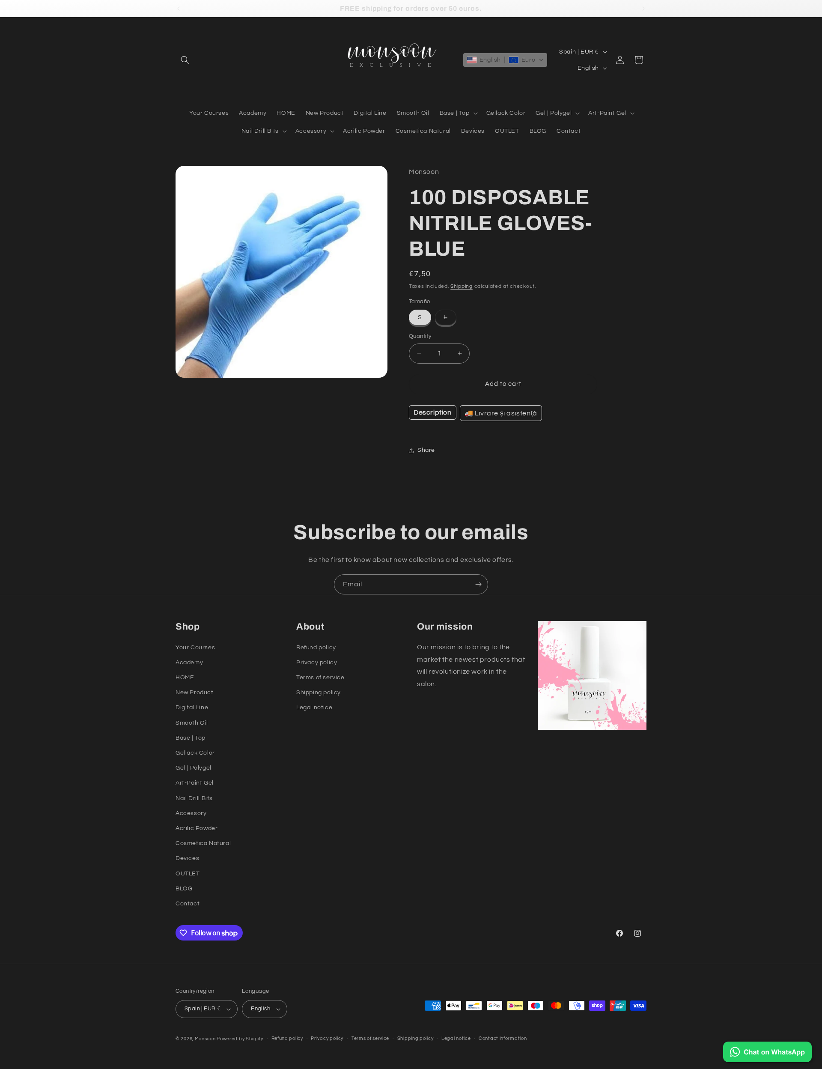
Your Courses (195, 648)
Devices (187, 858)
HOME (185, 678)
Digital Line (192, 708)
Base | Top (191, 738)
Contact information (503, 1038)
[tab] (432, 412)
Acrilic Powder (196, 828)
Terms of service (320, 678)
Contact (188, 904)
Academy (189, 663)
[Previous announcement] (178, 8)
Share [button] (426, 450)
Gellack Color (195, 753)
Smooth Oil (192, 723)
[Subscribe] (478, 584)
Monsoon (206, 1038)
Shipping (461, 286)
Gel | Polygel (193, 768)
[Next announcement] (643, 8)
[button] (185, 60)
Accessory (191, 813)
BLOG (184, 889)
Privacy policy (316, 663)
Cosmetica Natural (203, 843)
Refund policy (316, 648)
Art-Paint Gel (195, 783)
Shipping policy (318, 693)
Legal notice (314, 708)
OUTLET (188, 874)
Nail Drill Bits (194, 798)
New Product (195, 693)
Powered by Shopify (240, 1038)
